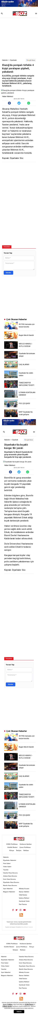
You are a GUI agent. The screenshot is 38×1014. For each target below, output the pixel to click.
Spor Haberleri (8, 888)
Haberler (5, 60)
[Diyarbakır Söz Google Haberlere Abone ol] (31, 60)
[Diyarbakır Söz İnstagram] (20, 910)
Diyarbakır (13, 60)
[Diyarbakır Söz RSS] (21, 915)
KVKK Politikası (12, 844)
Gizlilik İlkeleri (12, 847)
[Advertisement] (19, 37)
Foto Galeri (6, 863)
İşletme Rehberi (24, 898)
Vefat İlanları (23, 895)
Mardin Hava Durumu (10, 885)
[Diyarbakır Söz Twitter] (17, 910)
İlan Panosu (23, 904)
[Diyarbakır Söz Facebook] (13, 910)
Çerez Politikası (25, 847)
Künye (11, 850)
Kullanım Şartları (26, 844)
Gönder (8, 272)
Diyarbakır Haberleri (9, 860)
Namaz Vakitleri (24, 892)
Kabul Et (19, 1011)
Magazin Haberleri (9, 892)
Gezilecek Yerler (24, 901)
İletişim (18, 850)
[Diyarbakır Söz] (20, 13)
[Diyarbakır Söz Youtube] (24, 910)
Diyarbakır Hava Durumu (11, 882)
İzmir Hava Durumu (9, 879)
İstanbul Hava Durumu (10, 873)
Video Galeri (7, 866)
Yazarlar (5, 870)
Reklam (26, 850)
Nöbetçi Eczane (24, 888)
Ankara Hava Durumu (10, 876)
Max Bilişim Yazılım (27, 927)
